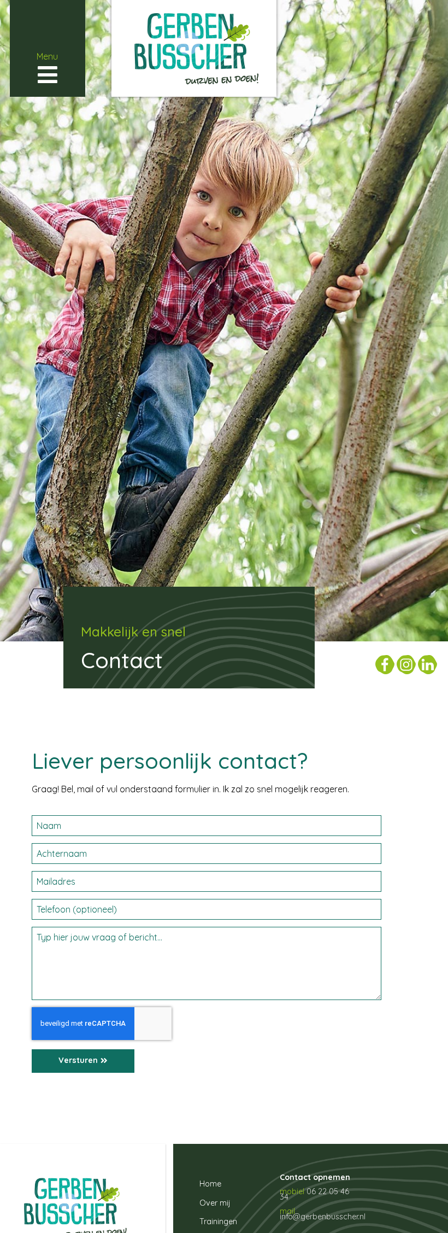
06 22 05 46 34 (314, 1194)
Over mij (215, 1203)
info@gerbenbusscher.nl (323, 1217)
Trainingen (218, 1221)
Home (210, 1184)
